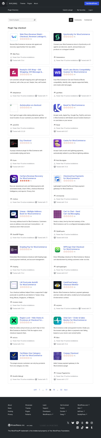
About (10, 405)
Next (65, 390)
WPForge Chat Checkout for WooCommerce (73, 248)
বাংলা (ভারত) (29, 425)
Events (62, 408)
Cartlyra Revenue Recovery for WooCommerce (31, 177)
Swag (62, 414)
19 (54, 390)
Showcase (28, 405)
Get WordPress (91, 3)
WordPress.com (84, 405)
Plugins (27, 411)
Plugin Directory (13, 10)
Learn (44, 405)
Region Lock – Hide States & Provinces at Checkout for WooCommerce (31, 319)
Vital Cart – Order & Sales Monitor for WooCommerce (75, 319)
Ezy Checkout (25, 140)
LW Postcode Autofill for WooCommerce (29, 283)
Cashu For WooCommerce (74, 140)
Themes (28, 408)
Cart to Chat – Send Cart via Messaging (71, 212)
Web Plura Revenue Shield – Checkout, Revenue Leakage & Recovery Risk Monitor (33, 35)
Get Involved (64, 405)
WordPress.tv (48, 414)
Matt (80, 408)
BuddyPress (82, 414)
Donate (63, 411)
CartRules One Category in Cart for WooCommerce (31, 354)
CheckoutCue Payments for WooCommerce (73, 177)
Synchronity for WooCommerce (76, 34)
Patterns (28, 414)
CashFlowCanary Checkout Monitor (70, 283)
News (10, 408)
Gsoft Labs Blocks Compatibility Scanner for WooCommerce (76, 71)
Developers (46, 411)
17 (46, 390)
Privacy (10, 414)
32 (61, 390)
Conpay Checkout (70, 353)
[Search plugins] (35, 20)
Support (45, 408)
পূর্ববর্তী (35, 390)
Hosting (10, 411)
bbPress (81, 411)
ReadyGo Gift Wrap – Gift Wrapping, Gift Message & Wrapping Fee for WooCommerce (31, 71)
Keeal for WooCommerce (74, 105)
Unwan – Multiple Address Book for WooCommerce (31, 212)
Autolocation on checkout (30, 105)
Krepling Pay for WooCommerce (33, 247)
